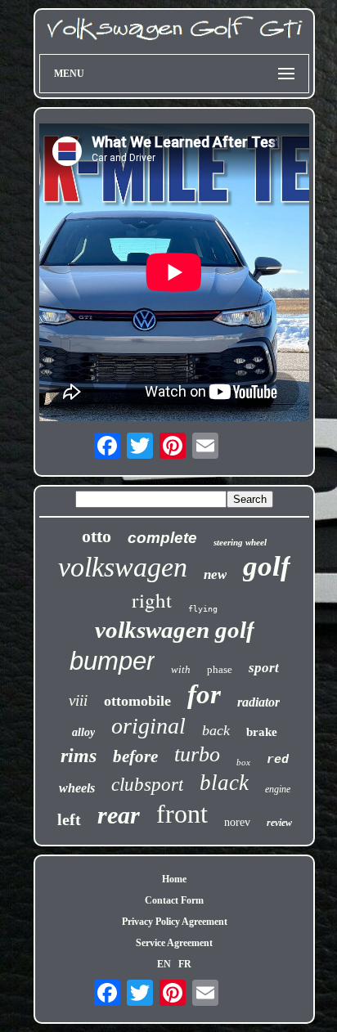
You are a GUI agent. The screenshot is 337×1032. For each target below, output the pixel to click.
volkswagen (122, 567)
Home (174, 879)
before (135, 756)
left (69, 819)
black (224, 782)
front (182, 813)
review (279, 822)
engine (277, 789)
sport (264, 667)
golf (266, 566)
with (181, 669)
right (152, 599)
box (243, 762)
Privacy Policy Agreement (174, 921)
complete (162, 537)
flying (203, 608)
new (215, 574)
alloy (83, 732)
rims (79, 755)
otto (96, 536)
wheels (77, 788)
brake (261, 731)
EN (164, 964)
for (204, 694)
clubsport (147, 784)
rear (118, 814)
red (278, 760)
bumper (112, 661)
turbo (197, 754)
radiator (258, 702)
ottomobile (137, 701)
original (148, 725)
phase (219, 669)
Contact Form (174, 900)
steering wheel (240, 542)
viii (78, 700)
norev (237, 822)
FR (184, 964)
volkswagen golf (174, 630)
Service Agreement (174, 943)
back (216, 730)
